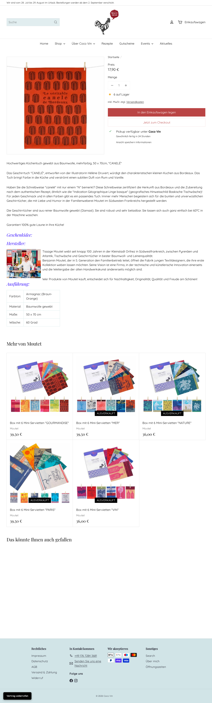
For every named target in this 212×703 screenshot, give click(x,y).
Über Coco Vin (82, 43)
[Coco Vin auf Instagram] (76, 680)
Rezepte (107, 43)
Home (44, 43)
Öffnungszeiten (156, 667)
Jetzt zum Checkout (156, 122)
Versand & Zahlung (44, 672)
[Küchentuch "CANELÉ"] (23, 579)
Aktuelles (166, 43)
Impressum (38, 655)
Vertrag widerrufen (17, 695)
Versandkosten (135, 101)
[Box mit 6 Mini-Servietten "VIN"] (106, 483)
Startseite (113, 57)
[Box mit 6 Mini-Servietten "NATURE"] (172, 396)
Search (150, 655)
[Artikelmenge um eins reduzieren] (112, 85)
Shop (59, 43)
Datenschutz (39, 661)
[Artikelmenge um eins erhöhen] (126, 85)
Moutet (34, 344)
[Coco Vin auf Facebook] (71, 680)
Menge (112, 77)
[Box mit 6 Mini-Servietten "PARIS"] (40, 483)
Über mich (152, 661)
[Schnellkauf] (71, 355)
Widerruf (37, 678)
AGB (34, 667)
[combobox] (33, 22)
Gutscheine (126, 43)
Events (146, 43)
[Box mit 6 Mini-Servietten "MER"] (106, 396)
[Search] (56, 22)
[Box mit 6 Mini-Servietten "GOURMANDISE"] (40, 396)
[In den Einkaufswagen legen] (71, 362)
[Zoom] (55, 105)
